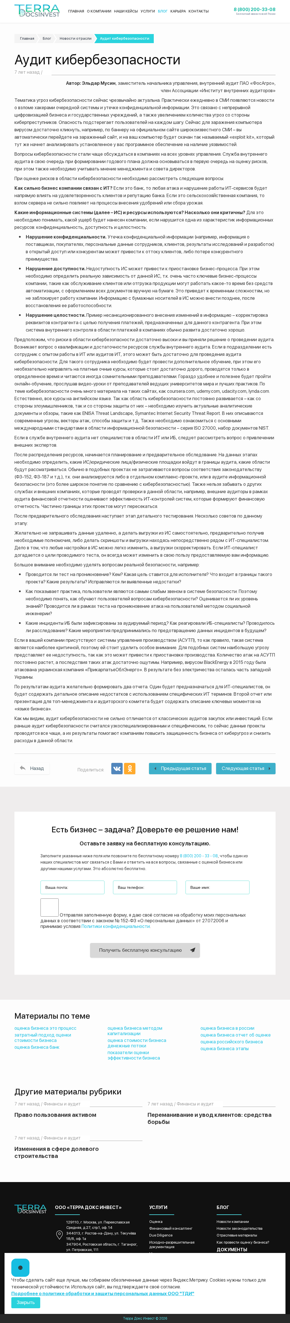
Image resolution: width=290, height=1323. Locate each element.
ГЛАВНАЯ (76, 11)
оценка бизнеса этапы (225, 1048)
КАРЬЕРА (178, 11)
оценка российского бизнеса (232, 1042)
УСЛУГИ (148, 11)
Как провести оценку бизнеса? (243, 1242)
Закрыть (26, 1302)
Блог (47, 38)
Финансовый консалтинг (171, 1228)
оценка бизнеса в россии (227, 1028)
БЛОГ (163, 11)
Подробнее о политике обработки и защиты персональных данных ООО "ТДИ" (102, 1293)
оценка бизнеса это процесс (45, 1028)
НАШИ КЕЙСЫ (126, 11)
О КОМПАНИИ (99, 11)
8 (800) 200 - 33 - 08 (199, 856)
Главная (27, 38)
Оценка (156, 1221)
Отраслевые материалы (237, 1235)
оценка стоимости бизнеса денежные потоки (137, 1043)
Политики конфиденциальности (116, 926)
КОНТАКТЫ (199, 11)
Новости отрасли (75, 38)
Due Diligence (160, 1235)
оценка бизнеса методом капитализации (135, 1031)
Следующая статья (243, 768)
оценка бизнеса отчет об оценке (236, 1035)
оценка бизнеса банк (36, 1047)
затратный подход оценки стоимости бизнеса (42, 1037)
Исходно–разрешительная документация (172, 1244)
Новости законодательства (240, 1228)
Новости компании (233, 1221)
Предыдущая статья (183, 768)
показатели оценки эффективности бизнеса (134, 1055)
